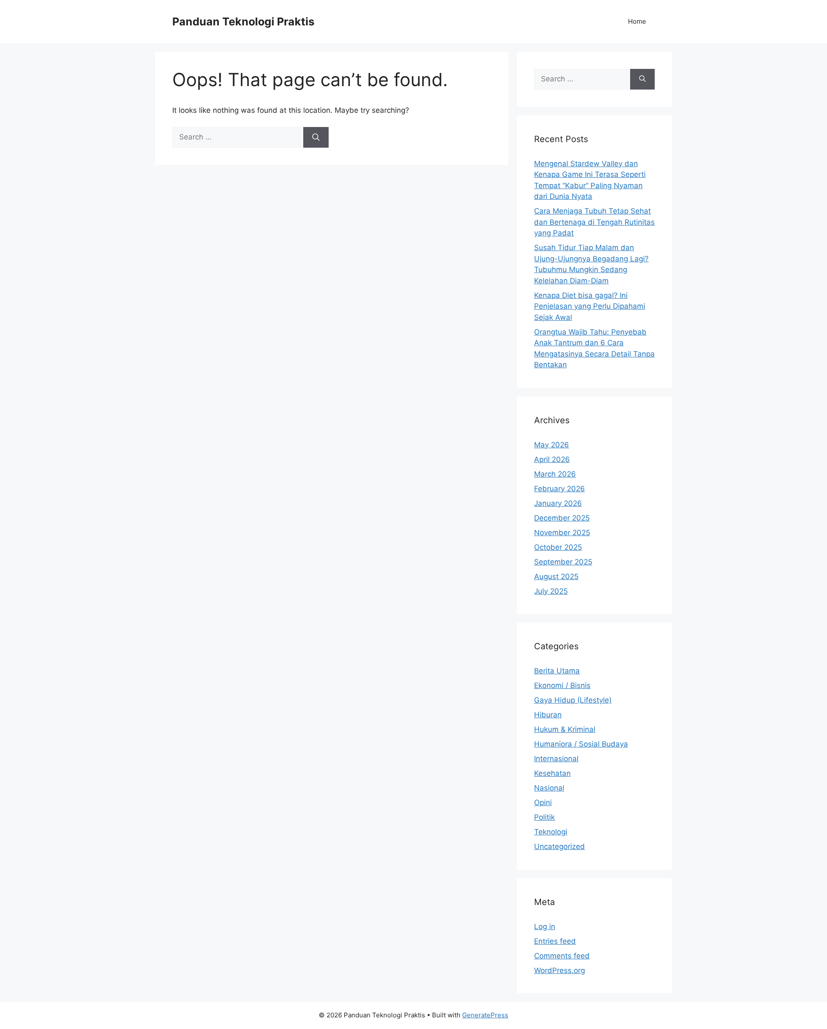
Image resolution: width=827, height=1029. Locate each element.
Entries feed (555, 941)
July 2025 (551, 591)
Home (637, 21)
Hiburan (548, 714)
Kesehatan (552, 773)
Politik (544, 817)
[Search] (316, 137)
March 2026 (555, 474)
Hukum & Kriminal (564, 729)
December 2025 (562, 518)
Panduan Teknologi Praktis (243, 21)
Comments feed (562, 956)
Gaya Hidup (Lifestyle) (573, 700)
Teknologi (550, 832)
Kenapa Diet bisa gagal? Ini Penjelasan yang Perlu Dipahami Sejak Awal (589, 306)
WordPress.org (559, 970)
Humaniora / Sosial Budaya (581, 744)
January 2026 (558, 503)
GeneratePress (485, 1015)
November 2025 (562, 532)
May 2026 (551, 444)
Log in (544, 926)
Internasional (556, 758)
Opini (543, 802)
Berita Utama (557, 670)
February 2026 (559, 488)
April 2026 (552, 459)
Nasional (549, 788)
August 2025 (556, 576)
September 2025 (563, 562)
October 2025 (558, 547)
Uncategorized (559, 846)
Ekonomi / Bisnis (562, 685)
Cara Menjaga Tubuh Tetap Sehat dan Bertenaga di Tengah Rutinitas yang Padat (594, 222)
